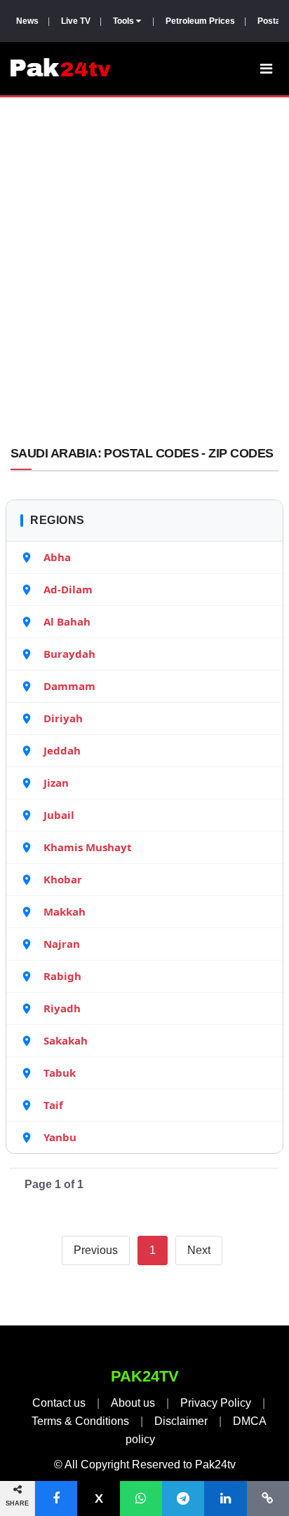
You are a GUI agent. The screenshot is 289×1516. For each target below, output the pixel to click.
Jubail (58, 815)
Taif (53, 1105)
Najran (61, 944)
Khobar (62, 879)
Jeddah (62, 750)
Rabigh (62, 976)
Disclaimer (181, 1421)
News (27, 21)
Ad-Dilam (68, 589)
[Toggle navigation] (266, 68)
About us (133, 1403)
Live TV (75, 21)
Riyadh (62, 1008)
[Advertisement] (144, 274)
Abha (57, 557)
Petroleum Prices (200, 21)
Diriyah (63, 718)
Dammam (69, 686)
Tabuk (59, 1073)
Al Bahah (66, 621)
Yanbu (59, 1137)
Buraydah (69, 654)
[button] (56, 1498)
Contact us (59, 1403)
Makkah (64, 911)
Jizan (56, 783)
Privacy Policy (215, 1403)
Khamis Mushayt (87, 847)
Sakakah (65, 1040)
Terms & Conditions (80, 1421)
